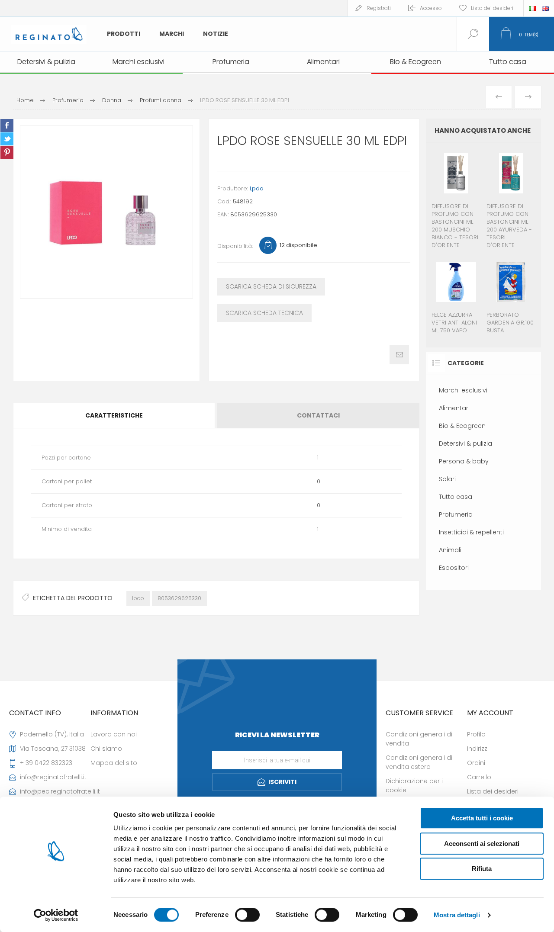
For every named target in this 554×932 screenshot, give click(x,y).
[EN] (545, 8)
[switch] (247, 915)
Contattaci (318, 415)
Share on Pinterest (6, 152)
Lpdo (257, 188)
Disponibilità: (235, 246)
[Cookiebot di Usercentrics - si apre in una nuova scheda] (56, 915)
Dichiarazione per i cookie (414, 785)
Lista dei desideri (493, 791)
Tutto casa (455, 496)
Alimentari (454, 408)
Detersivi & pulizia (465, 443)
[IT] (532, 8)
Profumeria (456, 514)
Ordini (476, 762)
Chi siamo (106, 748)
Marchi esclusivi (463, 390)
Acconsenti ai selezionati (481, 843)
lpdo (138, 598)
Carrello (479, 777)
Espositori (454, 567)
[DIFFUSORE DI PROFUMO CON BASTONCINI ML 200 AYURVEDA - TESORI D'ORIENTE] (510, 200)
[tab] (114, 415)
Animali (450, 550)
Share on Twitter (6, 138)
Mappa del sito (113, 762)
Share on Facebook (6, 125)
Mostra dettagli (457, 915)
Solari (447, 479)
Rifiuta (482, 868)
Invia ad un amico (399, 354)
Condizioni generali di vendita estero (419, 762)
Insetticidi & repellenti (471, 532)
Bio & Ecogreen (462, 425)
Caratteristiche (114, 415)
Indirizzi (478, 748)
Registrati (379, 8)
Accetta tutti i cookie (482, 818)
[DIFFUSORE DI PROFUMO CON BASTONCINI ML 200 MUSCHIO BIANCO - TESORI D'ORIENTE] (456, 200)
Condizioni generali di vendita (419, 739)
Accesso (431, 8)
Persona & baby (464, 461)
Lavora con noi (113, 734)
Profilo (476, 734)
